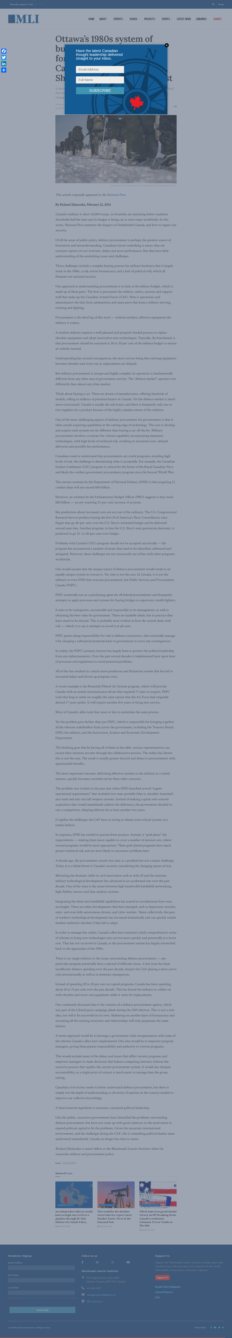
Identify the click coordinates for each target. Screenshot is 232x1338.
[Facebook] (4, 51)
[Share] (4, 70)
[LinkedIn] (4, 64)
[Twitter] (4, 57)
